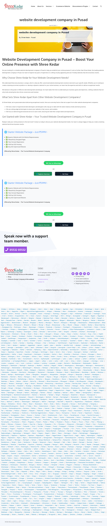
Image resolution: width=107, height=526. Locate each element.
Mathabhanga (22, 379)
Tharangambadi (41, 489)
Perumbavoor (15, 422)
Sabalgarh (88, 447)
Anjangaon (64, 314)
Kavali (20, 354)
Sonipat (65, 476)
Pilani (93, 422)
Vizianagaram (71, 510)
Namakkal (97, 392)
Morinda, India (76, 383)
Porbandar (26, 426)
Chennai (102, 327)
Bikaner (70, 325)
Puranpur (66, 428)
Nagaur (68, 390)
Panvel (80, 413)
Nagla (95, 390)
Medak (82, 379)
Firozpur (80, 336)
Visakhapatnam (37, 510)
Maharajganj (80, 365)
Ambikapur (97, 311)
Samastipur (101, 451)
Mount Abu (11, 386)
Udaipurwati (57, 498)
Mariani (80, 377)
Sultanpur (22, 480)
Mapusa (49, 377)
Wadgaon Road (95, 510)
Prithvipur (71, 426)
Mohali (33, 383)
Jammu (3, 347)
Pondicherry (101, 424)
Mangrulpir (79, 374)
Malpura (72, 370)
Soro (77, 476)
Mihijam (71, 381)
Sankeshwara (43, 456)
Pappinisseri (88, 413)
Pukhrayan (4, 428)
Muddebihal (37, 386)
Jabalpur (15, 345)
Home (33, 6)
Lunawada (52, 363)
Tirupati (85, 494)
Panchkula (87, 410)
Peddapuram (25, 419)
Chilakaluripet (34, 329)
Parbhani (37, 415)
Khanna (83, 354)
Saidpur (19, 451)
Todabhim (65, 496)
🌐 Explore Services (43, 174)
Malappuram (11, 370)
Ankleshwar (78, 314)
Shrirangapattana (16, 469)
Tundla (25, 498)
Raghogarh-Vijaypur (88, 431)
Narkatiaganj (39, 397)
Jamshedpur (19, 347)
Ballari (57, 318)
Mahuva (63, 368)
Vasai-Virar (77, 505)
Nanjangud (65, 395)
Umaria (28, 501)
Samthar (36, 453)
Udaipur (49, 498)
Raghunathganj (5, 433)
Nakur (72, 392)
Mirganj (90, 381)
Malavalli (19, 370)
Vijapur (45, 507)
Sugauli (87, 478)
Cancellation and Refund (83, 281)
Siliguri (38, 471)
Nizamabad (38, 404)
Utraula (54, 503)
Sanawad (51, 453)
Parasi (23, 415)
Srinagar (21, 478)
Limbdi (79, 361)
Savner (100, 458)
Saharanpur (70, 449)
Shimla (20, 467)
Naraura (14, 397)
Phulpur (74, 422)
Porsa (33, 426)
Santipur (51, 456)
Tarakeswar (54, 485)
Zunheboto (88, 514)
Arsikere (10, 316)
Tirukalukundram (49, 494)
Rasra (50, 442)
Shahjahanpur (21, 462)
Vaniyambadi (49, 505)
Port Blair (40, 426)
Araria (104, 314)
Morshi (85, 383)
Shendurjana (14, 465)
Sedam (25, 460)
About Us (40, 6)
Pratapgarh (62, 426)
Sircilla (99, 471)
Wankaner (27, 512)
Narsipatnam (75, 397)
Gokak (96, 338)
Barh (2, 320)
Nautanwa (35, 399)
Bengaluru (86, 320)
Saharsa (78, 449)
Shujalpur (27, 469)
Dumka (75, 334)
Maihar (70, 368)
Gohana (89, 338)
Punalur (28, 428)
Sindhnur (79, 471)
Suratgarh (100, 480)
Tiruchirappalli (37, 494)
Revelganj (96, 444)
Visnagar (46, 510)
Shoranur (94, 467)
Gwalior (80, 341)
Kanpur (3, 352)
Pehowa (33, 419)
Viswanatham (56, 510)
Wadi (10, 512)
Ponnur (18, 426)
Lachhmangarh (55, 359)
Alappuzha (15, 311)
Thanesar (99, 487)
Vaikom (19, 505)
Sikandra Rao (98, 469)
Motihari (98, 383)
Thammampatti (72, 487)
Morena (67, 383)
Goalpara (52, 338)
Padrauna (26, 408)
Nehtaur (17, 401)
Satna (34, 458)
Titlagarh (49, 496)
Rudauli (64, 447)
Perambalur (46, 419)
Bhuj (64, 325)
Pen (40, 419)
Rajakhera (14, 435)
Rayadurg (39, 444)
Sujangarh (95, 478)
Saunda (56, 458)
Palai (53, 408)
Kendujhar (47, 354)
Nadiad (27, 390)
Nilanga (3, 404)
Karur (63, 352)
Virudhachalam (15, 510)
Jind (79, 347)
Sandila (66, 453)
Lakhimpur (92, 359)
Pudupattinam (99, 426)
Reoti (83, 444)
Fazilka (65, 336)
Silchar (32, 471)
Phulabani (60, 422)
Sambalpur (5, 453)
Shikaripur (77, 465)
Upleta (90, 501)
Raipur (60, 433)
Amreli (11, 314)
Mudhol (45, 386)
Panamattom (78, 410)
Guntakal (32, 341)
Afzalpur (58, 309)
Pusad (10, 431)
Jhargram (53, 347)
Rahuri (34, 433)
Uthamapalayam (35, 503)
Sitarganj (78, 474)
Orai (58, 406)
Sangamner (81, 453)
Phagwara (31, 422)
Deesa (35, 332)
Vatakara (85, 505)
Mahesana (37, 368)
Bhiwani (34, 325)
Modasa (11, 383)
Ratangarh (57, 442)
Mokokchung (49, 383)
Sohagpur (10, 476)
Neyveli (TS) (69, 401)
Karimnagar (44, 352)
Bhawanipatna (82, 323)
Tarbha (77, 485)
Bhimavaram (18, 325)
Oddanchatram (43, 406)
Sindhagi (71, 471)
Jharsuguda (61, 347)
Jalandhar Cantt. (68, 345)
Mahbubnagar (5, 368)
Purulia (4, 431)
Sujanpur (102, 478)
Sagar (49, 449)
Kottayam (91, 356)
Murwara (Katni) (47, 388)
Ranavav (89, 440)
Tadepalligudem (47, 483)
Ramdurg (81, 438)
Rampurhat (66, 440)
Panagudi (63, 410)
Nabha (14, 390)
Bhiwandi (26, 325)
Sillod (44, 471)
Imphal (101, 343)
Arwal (32, 316)
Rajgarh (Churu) (68, 435)
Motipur (3, 386)
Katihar (14, 354)
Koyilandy (4, 359)
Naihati (27, 392)
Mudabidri (20, 386)
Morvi (91, 383)
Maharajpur (89, 365)
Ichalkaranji (93, 343)
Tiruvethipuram (24, 496)
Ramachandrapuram (35, 438)
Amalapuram (72, 311)
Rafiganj (77, 431)
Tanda (33, 485)
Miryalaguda (99, 381)
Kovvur (99, 356)
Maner (28, 374)
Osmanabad (65, 406)
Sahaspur (86, 449)
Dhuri (41, 334)
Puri (73, 428)
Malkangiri (50, 370)
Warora (76, 512)
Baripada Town (10, 320)
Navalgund (43, 399)
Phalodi (38, 422)
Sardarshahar (69, 456)
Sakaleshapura (46, 451)
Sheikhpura (4, 465)
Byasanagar (32, 327)
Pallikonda (40, 410)
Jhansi (46, 347)
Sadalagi (102, 447)
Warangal (44, 512)
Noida (52, 404)
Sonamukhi (42, 476)
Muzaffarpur (86, 388)
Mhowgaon (63, 381)
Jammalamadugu (96, 345)
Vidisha (26, 507)
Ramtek (74, 440)
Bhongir (41, 325)
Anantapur (47, 314)
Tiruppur (92, 494)
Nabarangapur (5, 390)
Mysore (94, 388)
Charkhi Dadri (88, 327)
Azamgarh (85, 316)
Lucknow (29, 363)
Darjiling (19, 332)
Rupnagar (79, 447)
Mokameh (40, 383)
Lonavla (3, 363)
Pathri (43, 417)
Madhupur (31, 365)
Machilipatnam (76, 363)
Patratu (62, 417)
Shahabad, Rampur (85, 460)
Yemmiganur (42, 514)
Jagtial (46, 345)
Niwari (31, 404)
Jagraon (39, 345)
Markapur (96, 377)
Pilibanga (99, 422)
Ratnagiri (82, 442)
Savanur (83, 458)
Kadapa (97, 347)
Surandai (79, 480)
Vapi (56, 505)
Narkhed (48, 397)
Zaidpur (65, 514)
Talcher (82, 483)
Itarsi (9, 345)
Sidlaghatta (67, 469)
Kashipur (85, 352)
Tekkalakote (10, 487)
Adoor (46, 309)
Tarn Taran (91, 485)
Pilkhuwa (10, 424)
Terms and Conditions (82, 278)
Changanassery (76, 327)
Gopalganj (4, 341)
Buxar (25, 327)
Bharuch (56, 323)
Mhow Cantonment (52, 381)
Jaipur (52, 345)
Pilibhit (3, 424)
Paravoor (30, 415)
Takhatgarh (64, 483)
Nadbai (20, 390)
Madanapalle (87, 363)
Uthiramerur (46, 503)
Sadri (12, 449)
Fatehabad (47, 336)
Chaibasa (41, 327)
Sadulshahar (27, 449)
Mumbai (88, 386)
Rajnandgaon (91, 435)
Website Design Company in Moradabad (21, 279)
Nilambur (97, 401)
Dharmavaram (5, 334)
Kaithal (22, 350)
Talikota (102, 483)
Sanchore (58, 453)
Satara (16, 458)
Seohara (46, 460)
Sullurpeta (5, 480)
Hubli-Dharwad (62, 343)
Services (49, 6)
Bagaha (93, 316)
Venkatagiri (12, 507)
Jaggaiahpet (31, 345)
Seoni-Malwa (60, 460)
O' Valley (28, 406)
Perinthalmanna (75, 419)
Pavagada (9, 419)
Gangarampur (22, 338)
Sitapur (71, 474)
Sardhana (78, 456)
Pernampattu (5, 422)
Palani (74, 408)
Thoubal (45, 492)
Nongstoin (65, 404)
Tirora (9, 494)
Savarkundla (92, 458)
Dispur (69, 334)
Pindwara (18, 424)
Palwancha (55, 410)
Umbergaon (44, 501)
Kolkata (46, 356)
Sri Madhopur (99, 476)
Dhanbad (82, 332)
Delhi (60, 332)
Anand (40, 314)
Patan (10, 417)
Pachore (102, 406)
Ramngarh (26, 440)
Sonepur (50, 476)
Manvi (34, 377)
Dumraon (83, 334)
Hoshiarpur (52, 343)
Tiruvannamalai (13, 496)
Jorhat (91, 347)
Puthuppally (18, 431)
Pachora (95, 406)
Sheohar (39, 465)
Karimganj (35, 352)
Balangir (38, 318)
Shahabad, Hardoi (71, 460)
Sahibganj (4, 451)
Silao (17, 471)
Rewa (103, 444)
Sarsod (91, 456)
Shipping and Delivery (82, 283)
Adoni (40, 309)
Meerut (12, 381)
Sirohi (25, 474)
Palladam (24, 410)
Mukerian (53, 386)
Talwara (20, 485)
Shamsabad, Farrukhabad (86, 462)
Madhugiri (23, 365)
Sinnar (93, 471)
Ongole (52, 406)
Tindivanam (92, 492)
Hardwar (22, 343)
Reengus (55, 444)
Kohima (34, 356)
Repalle (89, 444)
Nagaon (33, 390)
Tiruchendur (16, 494)
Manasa (103, 370)
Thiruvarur (28, 492)
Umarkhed (36, 501)
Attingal (68, 316)
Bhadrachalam (16, 323)
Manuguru (27, 377)
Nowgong (93, 404)
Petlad (24, 422)
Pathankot (29, 417)
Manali (97, 370)
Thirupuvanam (77, 489)
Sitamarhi (64, 474)
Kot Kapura (73, 356)
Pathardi (37, 417)
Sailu (31, 451)
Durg (89, 334)
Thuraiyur (60, 492)
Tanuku (46, 485)
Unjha (66, 501)
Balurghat (64, 318)
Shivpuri (68, 467)
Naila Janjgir (34, 392)
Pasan (83, 415)
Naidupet (19, 392)
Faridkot (29, 336)
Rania (19, 442)
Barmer (19, 320)
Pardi (44, 415)
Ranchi (96, 440)
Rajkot (83, 435)
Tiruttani (3, 496)
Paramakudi (4, 415)
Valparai (25, 505)
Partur (66, 415)
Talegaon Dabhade (92, 483)
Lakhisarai (101, 359)
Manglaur (63, 374)
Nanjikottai (74, 395)
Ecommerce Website (63, 6)
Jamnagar (10, 347)
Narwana (83, 397)
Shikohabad (4, 467)
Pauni (100, 417)
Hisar (44, 343)
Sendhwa (38, 460)
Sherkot (61, 465)
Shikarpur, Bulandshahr (90, 465)
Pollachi (88, 424)
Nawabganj (59, 399)
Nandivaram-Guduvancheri (22, 395)
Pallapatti (32, 410)
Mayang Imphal (73, 379)
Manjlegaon (95, 374)
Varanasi (62, 505)
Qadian (32, 431)
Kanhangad (92, 350)
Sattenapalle (42, 458)
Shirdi (25, 467)
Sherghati (54, 465)
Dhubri (29, 334)
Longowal (11, 363)
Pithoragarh (80, 424)
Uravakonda (5, 503)
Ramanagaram (58, 438)
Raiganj (40, 433)
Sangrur (16, 456)
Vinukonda (102, 507)
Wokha (97, 512)
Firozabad (73, 336)
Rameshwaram (90, 438)
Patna (55, 417)
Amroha (24, 314)
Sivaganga (86, 474)
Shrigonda (102, 467)
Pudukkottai (88, 426)
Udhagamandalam (74, 498)
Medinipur (4, 381)
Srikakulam (4, 478)
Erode (8, 336)
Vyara (87, 510)
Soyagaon (90, 476)
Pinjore (25, 424)
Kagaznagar (5, 350)
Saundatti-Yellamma (67, 458)
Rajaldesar (23, 435)
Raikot (54, 433)
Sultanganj (14, 480)
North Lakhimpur (83, 404)
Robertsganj (24, 447)
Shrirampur (5, 469)
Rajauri (48, 435)
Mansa (20, 377)
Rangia (14, 442)
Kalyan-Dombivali (53, 350)
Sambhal (13, 453)
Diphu (63, 334)
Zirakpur (79, 514)
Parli (60, 415)
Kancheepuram (74, 350)
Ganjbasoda (32, 338)
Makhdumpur (87, 368)
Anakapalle (32, 314)
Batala (40, 320)
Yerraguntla (51, 514)
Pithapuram (70, 424)
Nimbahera (11, 404)
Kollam (53, 356)
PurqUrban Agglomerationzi (96, 428)
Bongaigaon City (7, 327)
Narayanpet (22, 397)
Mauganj (47, 379)
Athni (62, 316)
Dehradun (42, 332)
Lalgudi (37, 361)
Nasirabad (98, 397)
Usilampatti (24, 503)
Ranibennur (27, 442)
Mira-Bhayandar (81, 381)
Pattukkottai (86, 417)
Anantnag (56, 314)
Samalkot (86, 451)
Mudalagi (28, 386)
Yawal (27, 514)
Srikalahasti (13, 478)
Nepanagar (51, 401)
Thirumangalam (66, 489)
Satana (10, 458)
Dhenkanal (15, 334)
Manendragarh (19, 374)
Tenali (17, 487)
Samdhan (29, 453)
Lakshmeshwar (5, 361)
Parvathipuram (74, 415)
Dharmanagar (91, 332)
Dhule (35, 334)
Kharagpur (91, 354)
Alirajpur (49, 311)
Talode (14, 485)
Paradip (96, 413)
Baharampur (15, 318)
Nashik (91, 397)
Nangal (58, 395)
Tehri (2, 487)
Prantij (55, 426)
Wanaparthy (18, 512)
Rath (64, 442)
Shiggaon (69, 465)
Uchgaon (41, 498)
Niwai (25, 404)
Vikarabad (70, 507)
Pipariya (40, 424)
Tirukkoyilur (60, 494)
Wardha (52, 512)
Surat (93, 480)
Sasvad (3, 458)
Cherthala (5, 329)
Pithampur (61, 424)
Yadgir (103, 512)
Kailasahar (15, 350)
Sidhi (53, 469)
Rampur (34, 440)
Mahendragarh (27, 368)
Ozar (82, 406)
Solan (28, 476)
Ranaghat (82, 440)
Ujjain (15, 501)
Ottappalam (75, 406)
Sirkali (19, 474)
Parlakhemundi (52, 415)
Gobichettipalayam (63, 338)
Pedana (17, 419)
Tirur (99, 494)
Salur (71, 451)
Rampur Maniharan (44, 440)
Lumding (44, 363)
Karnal (58, 352)
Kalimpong (37, 350)
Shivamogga (60, 467)
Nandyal (50, 395)
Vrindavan (80, 510)
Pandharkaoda (5, 413)
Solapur (34, 476)
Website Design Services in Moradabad (20, 274)
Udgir (65, 498)
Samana (93, 451)
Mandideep (85, 372)
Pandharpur (16, 413)
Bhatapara (64, 323)
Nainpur (49, 392)
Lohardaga (94, 361)
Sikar (12, 471)
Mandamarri (41, 372)
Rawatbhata (4, 444)
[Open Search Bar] (101, 6)
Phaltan (45, 422)
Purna (78, 428)
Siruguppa (56, 474)
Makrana (96, 368)
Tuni (30, 498)
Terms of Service (98, 521)
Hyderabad (84, 343)
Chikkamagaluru (22, 329)
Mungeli (3, 388)
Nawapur (84, 399)
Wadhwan (4, 512)
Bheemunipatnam (94, 323)
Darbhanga (11, 332)
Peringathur (64, 419)
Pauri (2, 419)
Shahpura (38, 462)
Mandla (93, 372)
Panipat (51, 413)
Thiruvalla (100, 489)
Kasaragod (77, 352)
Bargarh (99, 318)
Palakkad (59, 408)
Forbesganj (99, 336)
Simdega (57, 471)
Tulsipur (4, 498)
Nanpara (82, 395)
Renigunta (68, 444)
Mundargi (96, 386)
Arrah (4, 316)
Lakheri (84, 359)
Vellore (4, 507)
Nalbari (78, 392)
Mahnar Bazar (55, 368)
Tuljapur (102, 496)
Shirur (44, 467)
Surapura (86, 480)
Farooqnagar (38, 336)
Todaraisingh (74, 496)
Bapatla (79, 318)
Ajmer (102, 309)
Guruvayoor (64, 341)
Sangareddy (90, 453)
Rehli (61, 444)
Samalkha (78, 451)
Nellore (44, 401)
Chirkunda (50, 329)
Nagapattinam (42, 390)
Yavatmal (20, 514)
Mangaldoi (35, 374)
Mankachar (4, 377)
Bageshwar (101, 316)
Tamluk (27, 485)
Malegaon (33, 370)
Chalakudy (49, 327)
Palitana (16, 410)
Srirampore (39, 478)
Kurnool (36, 359)
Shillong (13, 467)
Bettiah (93, 320)
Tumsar (18, 498)
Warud (83, 512)
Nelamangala (26, 401)
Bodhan (90, 325)
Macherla (67, 363)
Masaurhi (13, 379)
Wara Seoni (36, 512)
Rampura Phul (56, 440)
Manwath (41, 377)
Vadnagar (99, 503)
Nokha (58, 404)
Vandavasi (40, 505)
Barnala (26, 320)
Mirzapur (4, 383)
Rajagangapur (94, 433)
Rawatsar (13, 444)
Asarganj (45, 316)
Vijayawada (61, 507)
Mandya (10, 374)
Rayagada (47, 444)
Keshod (54, 354)
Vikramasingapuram (81, 507)
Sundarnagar (64, 480)
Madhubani (13, 365)
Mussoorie (65, 388)
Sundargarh (53, 480)
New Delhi (60, 401)
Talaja (76, 483)
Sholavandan (77, 467)
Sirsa (36, 474)
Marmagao (4, 379)
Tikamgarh (69, 492)
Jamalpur (86, 345)
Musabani (57, 388)
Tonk (88, 496)
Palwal (47, 410)
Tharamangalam (29, 489)
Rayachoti (31, 444)
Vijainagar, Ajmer (36, 507)
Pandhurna (25, 413)
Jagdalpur (23, 345)
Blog (9, 277)
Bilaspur (76, 325)
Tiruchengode (27, 494)
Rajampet (31, 435)
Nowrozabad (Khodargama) (9, 406)
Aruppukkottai (19, 316)
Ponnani (4, 426)
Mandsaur (101, 372)
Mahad (60, 365)
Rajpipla (99, 435)
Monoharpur (59, 383)
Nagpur (101, 390)
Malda (26, 370)
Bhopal (48, 325)
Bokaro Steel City (100, 325)
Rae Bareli (70, 431)
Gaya (39, 338)
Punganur (48, 428)
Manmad (13, 377)
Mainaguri (78, 368)
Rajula (19, 438)
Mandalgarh (31, 372)
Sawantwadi (17, 460)
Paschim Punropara (93, 415)
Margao (56, 377)
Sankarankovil (25, 456)
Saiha (25, 451)
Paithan (33, 408)
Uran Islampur (98, 501)
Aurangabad (76, 316)
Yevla (59, 514)
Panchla (95, 410)
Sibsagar (40, 469)
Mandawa (59, 372)
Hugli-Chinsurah (74, 343)
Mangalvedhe (54, 374)
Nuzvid (22, 406)
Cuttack (98, 329)
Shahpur (30, 462)
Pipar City (32, 424)
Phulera (67, 422)
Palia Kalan (9, 410)
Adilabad (25, 309)
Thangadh (4, 489)
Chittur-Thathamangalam (76, 329)
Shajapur (46, 462)
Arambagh (97, 314)
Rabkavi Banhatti (51, 431)
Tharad (20, 489)
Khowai (3, 356)
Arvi (27, 316)
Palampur (67, 408)
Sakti (54, 451)
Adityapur (33, 309)
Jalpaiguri (78, 345)
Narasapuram (91, 395)
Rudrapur (71, 447)
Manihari (87, 374)
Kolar (40, 356)
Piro (55, 424)
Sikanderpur (88, 469)
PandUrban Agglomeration (39, 413)
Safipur (42, 449)
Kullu (19, 359)
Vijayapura (53, 507)
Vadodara (4, 505)
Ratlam (75, 442)
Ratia (69, 442)
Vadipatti (91, 503)
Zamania (72, 514)
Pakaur (40, 408)
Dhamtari (74, 332)
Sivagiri (94, 474)
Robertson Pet (35, 447)
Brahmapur (17, 327)
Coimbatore (90, 329)
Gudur (19, 341)
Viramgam (5, 510)
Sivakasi (100, 474)
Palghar (101, 408)
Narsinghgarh (64, 397)
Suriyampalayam (27, 483)
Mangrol (70, 374)
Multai (82, 386)
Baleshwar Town (48, 318)
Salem (66, 451)
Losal (22, 363)
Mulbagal (75, 386)
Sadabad (95, 447)
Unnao (84, 501)
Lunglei (59, 363)
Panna (58, 413)
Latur (67, 361)
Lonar (101, 361)
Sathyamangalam (25, 458)
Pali (2, 410)
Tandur (39, 485)
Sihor (75, 469)
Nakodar (65, 392)
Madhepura (4, 365)
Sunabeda (39, 480)
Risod (17, 447)
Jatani (32, 347)
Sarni (84, 456)
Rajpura (3, 438)
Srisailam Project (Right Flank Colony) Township (59, 478)
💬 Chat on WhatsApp (53, 163)
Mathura (31, 379)
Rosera (57, 447)
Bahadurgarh (5, 318)
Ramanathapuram (70, 438)
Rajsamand (11, 438)
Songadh (58, 476)
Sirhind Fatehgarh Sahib (8, 474)
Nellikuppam (36, 401)
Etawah (14, 336)
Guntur (40, 341)
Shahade (95, 460)
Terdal (47, 487)
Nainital (42, 392)
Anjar (71, 314)
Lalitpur (44, 361)
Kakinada (29, 350)
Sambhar (21, 453)
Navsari (51, 399)
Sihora (81, 469)
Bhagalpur (33, 323)
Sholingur (86, 467)
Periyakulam (86, 419)
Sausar (77, 458)
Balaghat (31, 318)
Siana (33, 469)
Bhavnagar (73, 323)
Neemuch (9, 401)
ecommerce (16, 85)
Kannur (100, 350)
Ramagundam (48, 438)
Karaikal (27, 352)
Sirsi (49, 474)
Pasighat (3, 417)
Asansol (38, 316)
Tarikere (83, 485)
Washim (89, 512)
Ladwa (70, 359)
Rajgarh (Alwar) (56, 435)
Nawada (67, 399)
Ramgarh (9, 440)
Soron (83, 476)
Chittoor (64, 329)
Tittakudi (57, 496)
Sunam (46, 480)
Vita (63, 510)
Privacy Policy (80, 276)
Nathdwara (4, 399)
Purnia (84, 428)
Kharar (99, 354)
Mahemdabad (16, 368)
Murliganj (18, 388)
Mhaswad (41, 381)
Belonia (78, 320)
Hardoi (15, 343)
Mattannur (39, 379)
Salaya (60, 451)
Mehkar (18, 381)
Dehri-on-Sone (52, 332)
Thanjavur (13, 489)
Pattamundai (70, 417)
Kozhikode (12, 359)
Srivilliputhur (79, 478)
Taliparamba (6, 485)
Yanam (14, 514)
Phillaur (52, 422)
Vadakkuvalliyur (63, 503)
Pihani (87, 422)
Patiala (50, 417)
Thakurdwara (62, 487)
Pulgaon (12, 428)
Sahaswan (94, 449)
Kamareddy (64, 350)
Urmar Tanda (15, 503)
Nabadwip (102, 388)
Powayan (48, 426)
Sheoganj (31, 465)
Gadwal (3, 338)
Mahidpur (45, 368)
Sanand (43, 453)
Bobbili (84, 325)
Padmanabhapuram (15, 408)
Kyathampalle (45, 359)
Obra (35, 406)
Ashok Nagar (54, 316)
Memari (25, 381)
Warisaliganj (68, 512)
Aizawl (97, 309)
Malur (79, 370)
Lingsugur (86, 361)
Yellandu (33, 514)
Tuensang (95, 496)
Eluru (95, 334)
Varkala (69, 505)
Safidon (36, 449)
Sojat (22, 476)
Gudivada (12, 341)
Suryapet (37, 483)
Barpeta (33, 320)
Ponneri (11, 426)
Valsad (32, 505)
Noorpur (73, 404)
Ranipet (35, 442)
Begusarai (54, 320)
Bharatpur (49, 323)
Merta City (33, 381)
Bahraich (23, 318)
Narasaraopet (5, 397)
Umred (53, 501)
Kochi (18, 356)
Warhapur (60, 512)
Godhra (82, 338)
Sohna (17, 476)
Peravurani (55, 419)
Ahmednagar (89, 309)
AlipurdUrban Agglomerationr (36, 311)
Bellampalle (70, 320)
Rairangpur (67, 433)
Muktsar (67, 386)
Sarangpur (59, 456)
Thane (92, 487)
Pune (40, 428)
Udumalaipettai (95, 498)
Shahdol (4, 462)
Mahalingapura (69, 365)
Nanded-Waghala (6, 395)
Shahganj (12, 462)
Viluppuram (93, 507)
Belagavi (62, 320)
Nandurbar (43, 395)
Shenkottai (23, 465)
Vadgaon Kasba (81, 503)
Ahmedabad (78, 309)
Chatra (96, 327)
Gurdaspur (47, 341)
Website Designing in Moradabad (57, 290)
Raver (96, 442)
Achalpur (4, 309)
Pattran (78, 417)
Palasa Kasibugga (91, 408)
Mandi (66, 372)
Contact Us (41, 282)
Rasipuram (43, 442)
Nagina (89, 390)
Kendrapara (37, 354)
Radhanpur (61, 431)
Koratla (59, 356)
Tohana (82, 496)
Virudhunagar (26, 510)
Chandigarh (66, 327)
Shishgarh (51, 467)
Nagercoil (82, 390)
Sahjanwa (12, 451)
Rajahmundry (5, 435)
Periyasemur (96, 419)
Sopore (72, 476)
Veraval (20, 507)
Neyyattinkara (79, 401)
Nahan (3, 392)
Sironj (31, 474)
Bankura (72, 318)
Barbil (93, 318)
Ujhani (9, 501)
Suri (19, 483)
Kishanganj (11, 356)
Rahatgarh (27, 433)
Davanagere (27, 332)
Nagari (51, 390)
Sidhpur (59, 469)
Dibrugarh (48, 334)
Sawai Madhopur (6, 460)
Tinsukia (101, 492)
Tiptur (3, 494)
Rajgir (77, 435)
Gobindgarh (74, 338)
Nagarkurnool (60, 390)
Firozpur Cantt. (89, 336)
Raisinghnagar (83, 433)
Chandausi (57, 327)
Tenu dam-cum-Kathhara (35, 487)
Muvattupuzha (75, 388)
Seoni (52, 460)
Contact (95, 6)
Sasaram (97, 456)
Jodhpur (84, 347)
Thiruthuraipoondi (89, 489)
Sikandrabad (5, 471)
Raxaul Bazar (22, 444)
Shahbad (103, 460)
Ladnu (64, 359)
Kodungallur (26, 356)
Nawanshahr (76, 399)
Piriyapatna (48, 424)
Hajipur (93, 341)
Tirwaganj (42, 496)
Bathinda (46, 320)
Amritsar (17, 314)
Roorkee (50, 447)
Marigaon (87, 377)
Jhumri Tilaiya (71, 347)
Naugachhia (13, 399)
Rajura (25, 438)
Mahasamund (99, 365)
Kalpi (44, 350)
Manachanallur (87, 370)
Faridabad (22, 336)
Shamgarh (54, 462)
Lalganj (31, 361)
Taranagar (63, 485)
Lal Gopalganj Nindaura (19, 361)
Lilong (72, 361)
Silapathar (24, 471)
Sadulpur (19, 449)
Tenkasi (24, 487)
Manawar (14, 372)
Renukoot (76, 444)
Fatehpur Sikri (57, 336)
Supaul (72, 480)
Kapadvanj (11, 352)
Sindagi (64, 471)
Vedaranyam (94, 505)
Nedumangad (94, 399)
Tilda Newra (77, 492)
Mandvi (3, 374)
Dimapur (56, 334)
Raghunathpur (17, 433)
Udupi (3, 501)
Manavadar (5, 372)
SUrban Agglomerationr (8, 483)
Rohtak (43, 447)
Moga (26, 383)
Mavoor (64, 379)
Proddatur (80, 426)
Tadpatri (56, 483)
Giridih (45, 338)
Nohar (46, 404)
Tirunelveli (69, 494)
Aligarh (22, 311)
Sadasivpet (5, 449)
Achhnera (12, 309)
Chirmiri (57, 329)
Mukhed (60, 386)
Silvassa (50, 471)
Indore (3, 345)
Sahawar (101, 449)
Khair (60, 354)
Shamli (61, 462)
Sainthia (37, 451)
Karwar (70, 352)
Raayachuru (40, 431)
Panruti (74, 413)
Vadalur (72, 503)
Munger (10, 388)
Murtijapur (37, 388)
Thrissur (52, 492)
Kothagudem (82, 356)
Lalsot (50, 361)
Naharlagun (10, 392)
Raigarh (47, 433)
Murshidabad (27, 388)
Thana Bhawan (83, 487)
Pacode (4, 408)
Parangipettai (15, 415)
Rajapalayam (40, 435)
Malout (66, 370)
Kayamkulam (28, 354)
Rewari (3, 447)
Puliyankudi (20, 428)
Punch (35, 428)
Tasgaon (99, 485)
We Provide (42, 290)
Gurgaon (55, 341)
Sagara (55, 449)
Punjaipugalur (57, 428)
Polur (94, 424)
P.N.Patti (88, 406)
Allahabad (57, 311)
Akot (8, 311)
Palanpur (81, 408)
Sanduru (72, 453)
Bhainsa (41, 323)
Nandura (34, 395)
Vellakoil (102, 505)
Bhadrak (25, 323)
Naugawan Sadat (25, 399)
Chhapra (12, 329)
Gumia (26, 341)
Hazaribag (30, 343)
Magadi (53, 365)
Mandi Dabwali (75, 372)
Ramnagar (18, 440)
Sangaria (99, 453)
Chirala (42, 329)
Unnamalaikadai (75, 501)
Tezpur (53, 487)
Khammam (76, 354)
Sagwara (61, 449)
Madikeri (39, 365)
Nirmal (19, 404)
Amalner (80, 311)
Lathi (61, 361)
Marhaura (73, 377)
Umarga (21, 501)
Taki (71, 483)
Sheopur (46, 465)
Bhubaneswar (56, 325)
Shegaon (98, 462)
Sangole (9, 456)
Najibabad (57, 392)
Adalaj (18, 309)
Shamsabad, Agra (71, 462)
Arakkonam (87, 314)
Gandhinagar (12, 338)
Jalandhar (58, 345)
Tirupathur (77, 494)
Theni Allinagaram (53, 489)
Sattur (50, 458)
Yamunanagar (5, 514)
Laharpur (77, 359)
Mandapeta (50, 372)
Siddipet (47, 469)
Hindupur (38, 343)
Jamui (26, 347)
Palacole (46, 408)
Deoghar (66, 332)
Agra (71, 309)
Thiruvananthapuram (16, 492)
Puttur (26, 431)
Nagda (75, 390)
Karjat (52, 352)
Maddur (95, 363)
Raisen (75, 433)
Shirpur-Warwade (35, 467)
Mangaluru (44, 374)
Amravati (4, 314)
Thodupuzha (37, 492)
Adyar (51, 309)
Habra (86, 341)
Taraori (70, 485)
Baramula (86, 318)
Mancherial (22, 372)
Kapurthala (19, 352)
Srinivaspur (30, 478)
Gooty (102, 338)
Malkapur (58, 370)
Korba (65, 356)
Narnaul (55, 397)
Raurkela (89, 442)
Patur (94, 417)
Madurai (46, 365)
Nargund (31, 397)
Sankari (34, 456)
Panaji (70, 410)
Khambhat (67, 354)
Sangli (3, 456)
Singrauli (86, 471)
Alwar (64, 311)
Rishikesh (10, 447)
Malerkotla (41, 370)
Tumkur (11, 498)
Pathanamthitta (19, 417)
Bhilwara (9, 325)
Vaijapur (11, 505)
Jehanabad (39, 347)
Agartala (65, 309)
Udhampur (85, 498)
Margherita (64, 377)
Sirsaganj (43, 474)
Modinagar (19, 383)
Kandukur (84, 350)
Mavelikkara (56, 379)
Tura (35, 498)
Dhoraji (23, 334)
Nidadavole (88, 401)
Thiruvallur (4, 492)
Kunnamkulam (27, 359)
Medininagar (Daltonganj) (94, 379)
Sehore (31, 460)
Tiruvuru (34, 496)
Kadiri (103, 347)
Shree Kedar (87, 70)
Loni (17, 363)
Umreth (59, 501)
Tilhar (85, 492)
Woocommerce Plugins (80, 6)
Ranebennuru (5, 442)
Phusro (81, 422)
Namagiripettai (87, 392)
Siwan (3, 476)
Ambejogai (88, 311)
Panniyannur (65, 413)
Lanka (56, 361)
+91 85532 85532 (43, 279)
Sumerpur (30, 480)
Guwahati (73, 341)
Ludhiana (36, 363)
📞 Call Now (64, 174)
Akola (3, 311)
